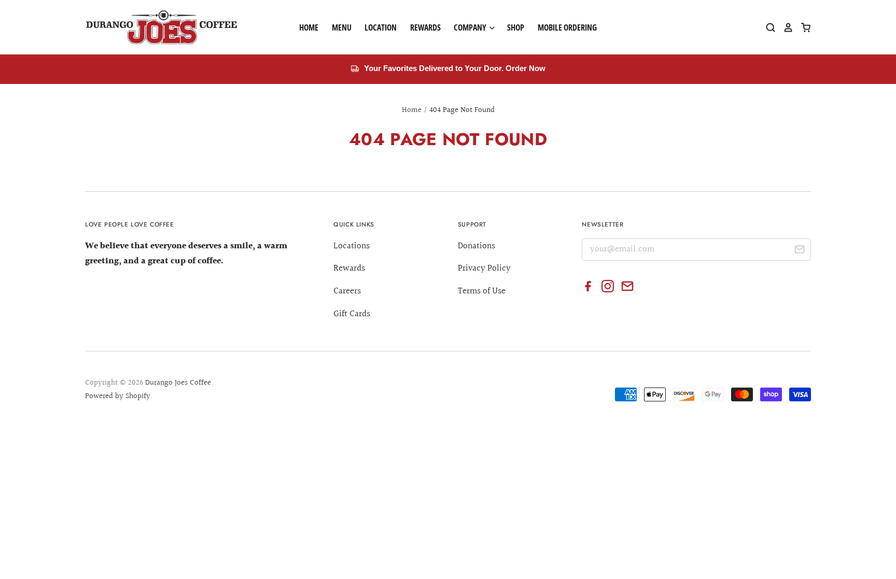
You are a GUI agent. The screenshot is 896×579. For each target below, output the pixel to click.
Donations (476, 246)
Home (308, 27)
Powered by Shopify (117, 396)
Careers (347, 291)
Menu (342, 27)
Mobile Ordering (567, 27)
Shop (515, 27)
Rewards (425, 27)
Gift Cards (351, 314)
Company (471, 27)
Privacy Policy (484, 268)
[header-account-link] (784, 27)
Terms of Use (482, 291)
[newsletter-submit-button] (799, 251)
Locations (351, 246)
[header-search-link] (767, 27)
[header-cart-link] (802, 27)
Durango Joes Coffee (178, 383)
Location (381, 27)
